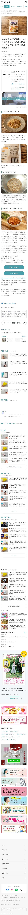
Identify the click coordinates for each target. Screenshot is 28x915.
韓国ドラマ (23, 734)
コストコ (12, 737)
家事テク (4, 850)
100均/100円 (15, 10)
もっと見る (14, 511)
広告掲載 (11, 895)
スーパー (13, 6)
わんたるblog (14, 273)
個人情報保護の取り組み (13, 904)
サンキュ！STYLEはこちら (19, 84)
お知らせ (23, 897)
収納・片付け (5, 854)
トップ (2, 10)
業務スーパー (5, 737)
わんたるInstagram (14, 267)
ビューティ (5, 859)
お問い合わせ (4, 895)
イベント (19, 737)
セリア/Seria (5, 731)
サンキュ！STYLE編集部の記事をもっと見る (13, 323)
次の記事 (24, 336)
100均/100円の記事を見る (14, 606)
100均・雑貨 (8, 10)
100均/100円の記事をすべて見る (14, 467)
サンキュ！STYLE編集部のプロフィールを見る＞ (18, 88)
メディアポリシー (5, 897)
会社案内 (3, 904)
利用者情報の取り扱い (15, 897)
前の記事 (4, 336)
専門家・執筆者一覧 (15, 900)
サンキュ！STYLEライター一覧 (8, 902)
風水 (18, 734)
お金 (3, 845)
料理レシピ (19, 6)
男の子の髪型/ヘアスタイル (8, 734)
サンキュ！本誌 (5, 739)
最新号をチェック (14, 698)
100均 (7, 6)
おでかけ (13, 739)
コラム (19, 332)
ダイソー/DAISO (13, 731)
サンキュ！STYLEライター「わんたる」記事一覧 (13, 278)
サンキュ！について (5, 900)
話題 (26, 6)
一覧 (24, 632)
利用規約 (16, 895)
